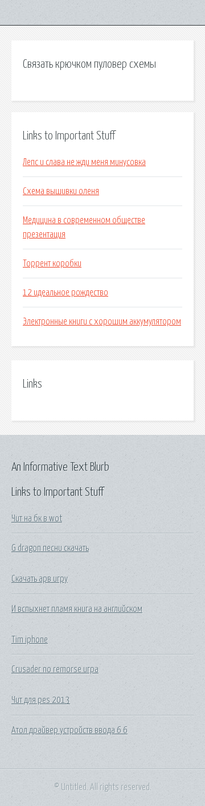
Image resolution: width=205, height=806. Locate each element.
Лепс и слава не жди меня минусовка (84, 162)
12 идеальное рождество (65, 292)
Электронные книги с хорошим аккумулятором (102, 321)
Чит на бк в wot (36, 518)
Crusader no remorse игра (55, 669)
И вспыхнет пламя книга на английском (76, 609)
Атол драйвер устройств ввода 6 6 (69, 730)
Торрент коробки (52, 263)
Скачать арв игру (39, 578)
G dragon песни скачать (50, 548)
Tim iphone (29, 639)
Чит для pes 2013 (40, 700)
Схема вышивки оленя (61, 191)
